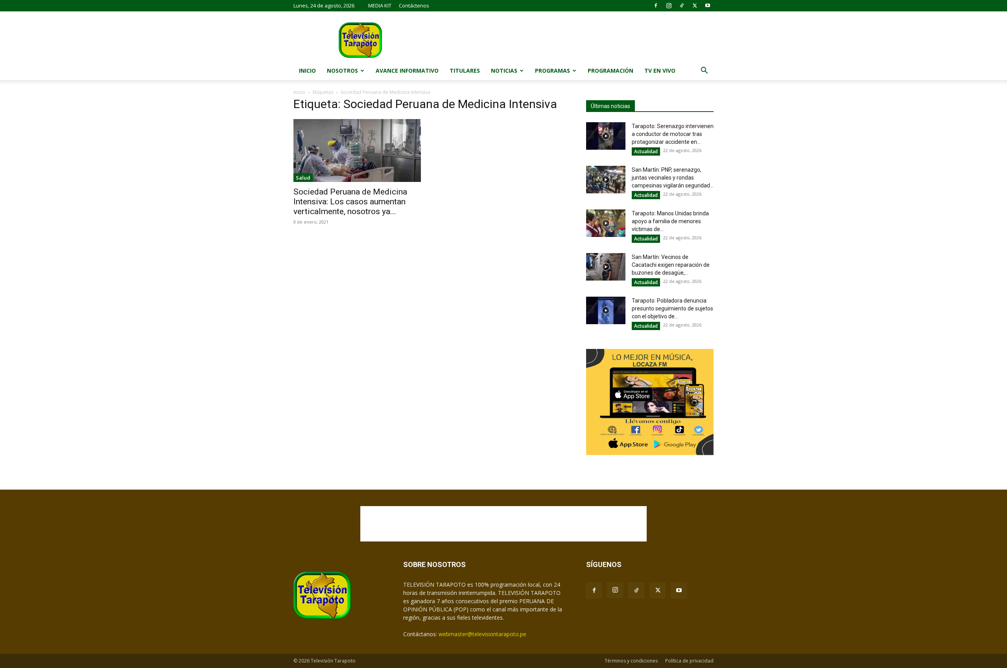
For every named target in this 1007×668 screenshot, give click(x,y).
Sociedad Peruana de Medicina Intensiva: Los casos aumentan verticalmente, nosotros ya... (350, 201)
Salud (303, 177)
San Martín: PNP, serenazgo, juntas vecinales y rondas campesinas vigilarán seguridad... (673, 178)
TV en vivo (659, 70)
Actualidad (646, 151)
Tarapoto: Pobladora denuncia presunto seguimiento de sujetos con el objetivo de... (672, 308)
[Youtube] (708, 5)
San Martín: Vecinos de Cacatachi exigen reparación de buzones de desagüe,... (671, 265)
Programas (552, 70)
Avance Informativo (407, 70)
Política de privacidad (689, 660)
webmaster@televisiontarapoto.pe (482, 634)
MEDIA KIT (379, 5)
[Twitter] (695, 5)
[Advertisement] (503, 523)
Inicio (307, 70)
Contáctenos (414, 5)
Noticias (504, 70)
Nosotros (342, 70)
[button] (704, 71)
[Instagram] (669, 5)
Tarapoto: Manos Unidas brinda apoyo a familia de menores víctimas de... (670, 221)
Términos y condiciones (631, 660)
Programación (610, 70)
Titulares (465, 70)
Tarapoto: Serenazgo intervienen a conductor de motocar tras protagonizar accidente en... (673, 134)
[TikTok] (682, 5)
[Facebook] (656, 5)
